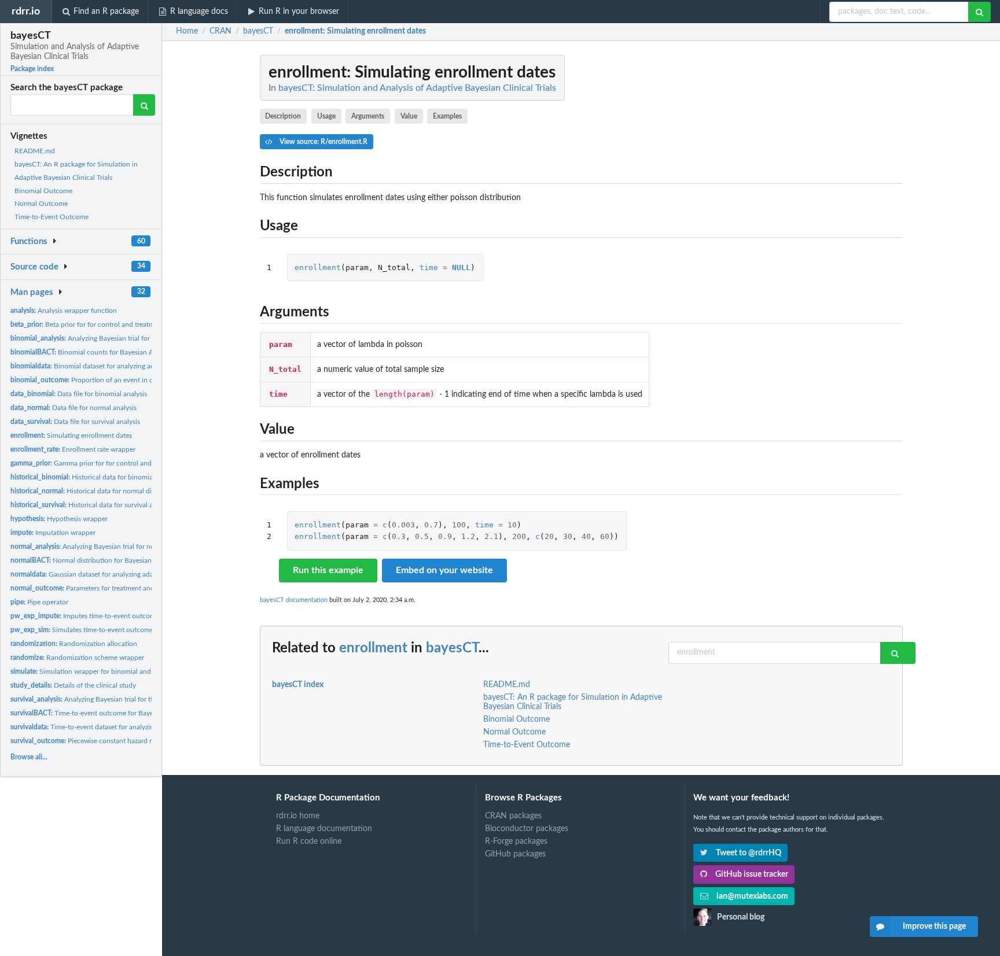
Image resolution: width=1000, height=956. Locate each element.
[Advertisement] (816, 228)
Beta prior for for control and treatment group (97, 324)
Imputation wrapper (52, 532)
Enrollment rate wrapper (72, 449)
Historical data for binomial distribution (101, 477)
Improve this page (934, 926)
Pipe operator (39, 602)
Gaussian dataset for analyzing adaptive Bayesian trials (112, 574)
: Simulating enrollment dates (355, 31)
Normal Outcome (41, 203)
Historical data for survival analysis (91, 504)
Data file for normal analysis (73, 407)
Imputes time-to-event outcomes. (87, 615)
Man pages (31, 292)
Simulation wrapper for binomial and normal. (93, 671)
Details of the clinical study (73, 685)
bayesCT (452, 648)
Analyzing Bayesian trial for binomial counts (105, 338)
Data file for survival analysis (75, 421)
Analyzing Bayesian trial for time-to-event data (107, 699)
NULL (461, 267)
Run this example (328, 570)
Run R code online (308, 841)
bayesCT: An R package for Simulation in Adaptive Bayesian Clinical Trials (572, 702)
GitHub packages (515, 854)
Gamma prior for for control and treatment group (106, 463)
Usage (326, 116)
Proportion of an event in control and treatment (113, 380)
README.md (34, 150)
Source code (34, 267)
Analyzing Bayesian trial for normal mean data (105, 546)
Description (283, 116)
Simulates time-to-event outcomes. (84, 629)
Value (408, 116)
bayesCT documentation (294, 600)
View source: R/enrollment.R (322, 141)
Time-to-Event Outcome (51, 216)
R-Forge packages (516, 841)
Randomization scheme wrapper (77, 657)
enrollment (318, 267)
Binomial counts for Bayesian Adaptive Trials (101, 352)
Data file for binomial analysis (78, 393)
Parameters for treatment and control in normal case (117, 588)
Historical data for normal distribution (95, 491)
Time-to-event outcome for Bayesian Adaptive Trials (111, 713)
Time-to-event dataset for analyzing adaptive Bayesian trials (120, 727)
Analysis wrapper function (63, 310)
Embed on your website (444, 570)
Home (187, 31)
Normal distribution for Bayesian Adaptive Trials (104, 560)
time (429, 267)
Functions (28, 241)
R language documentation (324, 829)
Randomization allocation (73, 643)
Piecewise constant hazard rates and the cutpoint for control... (133, 740)
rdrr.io (26, 11)
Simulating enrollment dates (71, 435)
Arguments (367, 116)
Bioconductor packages (526, 829)
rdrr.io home (297, 816)
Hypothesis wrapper (59, 518)
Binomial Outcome (43, 190)
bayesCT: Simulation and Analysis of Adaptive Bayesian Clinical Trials (417, 88)
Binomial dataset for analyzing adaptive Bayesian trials (114, 366)
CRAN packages (513, 816)
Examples (447, 116)
